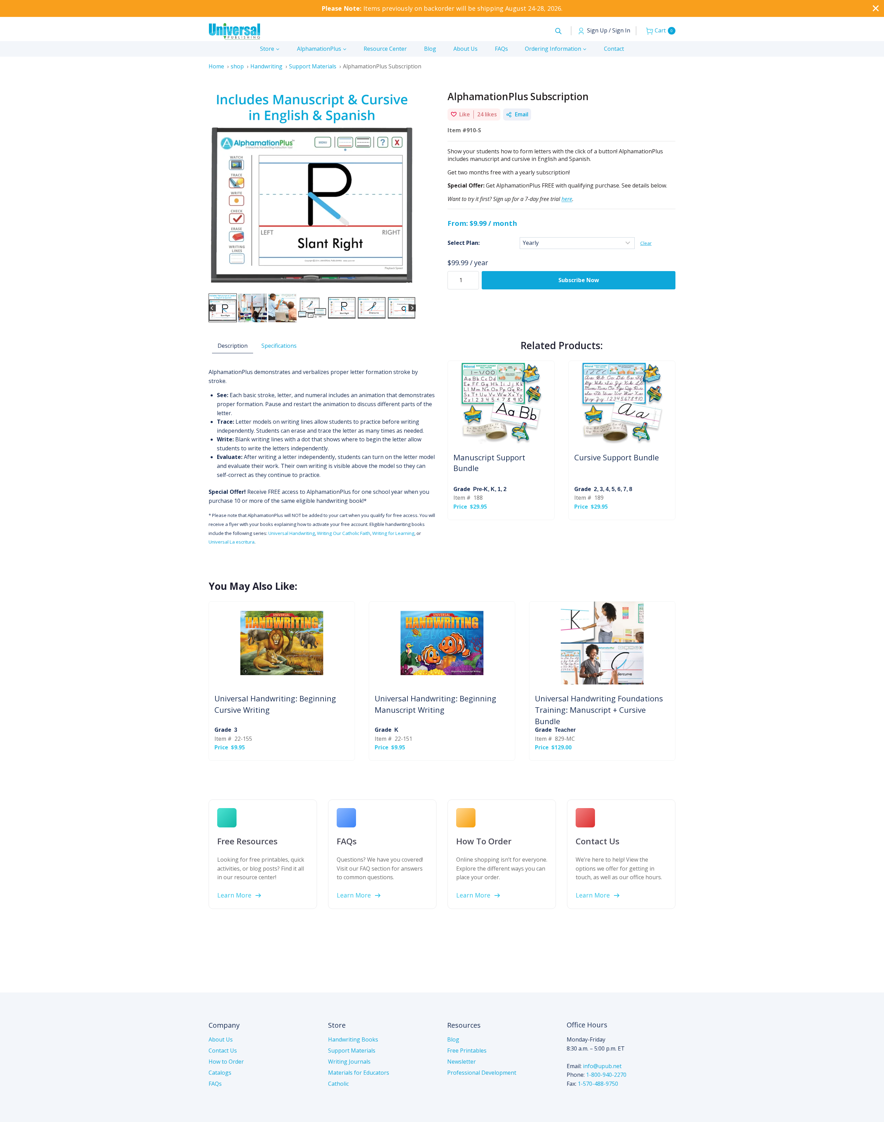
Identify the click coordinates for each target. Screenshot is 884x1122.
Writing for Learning (393, 533)
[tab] (293, 284)
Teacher (565, 730)
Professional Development (481, 1072)
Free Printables (467, 1050)
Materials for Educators (358, 1072)
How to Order (226, 1061)
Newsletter (461, 1061)
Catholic (338, 1083)
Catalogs (220, 1072)
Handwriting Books (353, 1039)
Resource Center (385, 48)
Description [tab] (233, 345)
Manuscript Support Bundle (489, 462)
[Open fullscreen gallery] (409, 285)
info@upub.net (602, 1066)
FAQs (501, 48)
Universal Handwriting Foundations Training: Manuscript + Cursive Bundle (599, 709)
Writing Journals (349, 1061)
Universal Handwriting (291, 533)
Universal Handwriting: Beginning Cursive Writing (275, 704)
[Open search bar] (558, 31)
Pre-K (480, 489)
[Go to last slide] (212, 307)
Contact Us (223, 1050)
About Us (465, 48)
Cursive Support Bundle (616, 457)
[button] (223, 308)
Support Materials (351, 1050)
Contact (614, 48)
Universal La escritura (231, 542)
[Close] (875, 8)
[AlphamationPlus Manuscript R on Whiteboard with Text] (312, 188)
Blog (430, 48)
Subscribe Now (578, 280)
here (566, 199)
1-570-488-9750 (598, 1083)
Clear (646, 243)
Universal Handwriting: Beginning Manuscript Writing (435, 704)
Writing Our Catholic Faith (343, 533)
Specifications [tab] (279, 345)
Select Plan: (464, 243)
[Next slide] (412, 307)
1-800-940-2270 (606, 1074)
